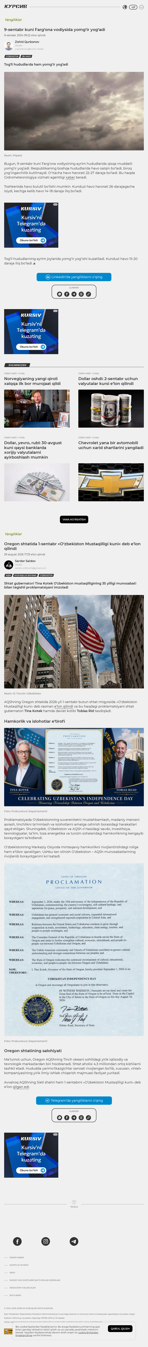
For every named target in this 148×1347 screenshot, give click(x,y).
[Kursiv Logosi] (15, 6)
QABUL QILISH (120, 1328)
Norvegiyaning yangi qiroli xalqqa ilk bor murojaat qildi (32, 381)
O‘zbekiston (12, 56)
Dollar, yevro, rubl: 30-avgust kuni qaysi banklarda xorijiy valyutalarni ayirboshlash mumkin (33, 450)
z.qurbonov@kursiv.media (29, 49)
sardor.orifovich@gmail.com (30, 568)
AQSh (8, 575)
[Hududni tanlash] (125, 7)
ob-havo (26, 56)
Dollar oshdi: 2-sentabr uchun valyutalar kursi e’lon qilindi (108, 381)
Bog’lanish (15, 1295)
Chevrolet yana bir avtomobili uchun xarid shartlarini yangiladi (110, 445)
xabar (70, 177)
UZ (133, 7)
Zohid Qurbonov (27, 42)
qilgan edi (21, 1087)
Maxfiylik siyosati (19, 1265)
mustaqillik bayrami (25, 575)
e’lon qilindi (63, 706)
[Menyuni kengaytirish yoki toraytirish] (141, 7)
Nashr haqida (17, 1258)
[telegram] (74, 1241)
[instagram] (45, 1241)
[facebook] (17, 1241)
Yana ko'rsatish (74, 519)
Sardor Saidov (25, 561)
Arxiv (12, 1273)
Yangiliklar (13, 20)
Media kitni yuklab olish (23, 1288)
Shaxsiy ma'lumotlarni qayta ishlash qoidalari (35, 1280)
